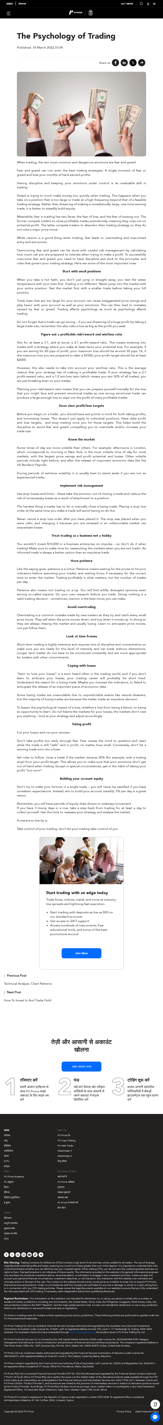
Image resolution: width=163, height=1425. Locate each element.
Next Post (14, 992)
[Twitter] (133, 63)
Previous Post (16, 975)
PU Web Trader (66, 1145)
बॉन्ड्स (7, 1166)
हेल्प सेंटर (62, 1207)
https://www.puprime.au (82, 1332)
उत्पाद (6, 1130)
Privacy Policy (124, 1411)
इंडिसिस (7, 1145)
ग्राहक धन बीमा (10, 1233)
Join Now (81, 953)
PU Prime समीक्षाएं (66, 1182)
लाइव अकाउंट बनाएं (81, 1067)
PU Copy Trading (66, 1140)
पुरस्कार (61, 1187)
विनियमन (8, 1218)
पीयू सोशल (62, 1161)
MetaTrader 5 (65, 1150)
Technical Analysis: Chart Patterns (28, 984)
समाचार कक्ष (63, 1197)
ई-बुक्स (7, 1202)
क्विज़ (6, 1187)
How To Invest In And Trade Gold (27, 1000)
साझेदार (9, 3)
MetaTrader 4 (65, 1156)
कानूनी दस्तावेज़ (10, 1223)
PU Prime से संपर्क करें (68, 1202)
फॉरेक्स (7, 1135)
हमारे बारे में (62, 1176)
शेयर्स (6, 1156)
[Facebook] (115, 63)
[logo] (84, 13)
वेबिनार (7, 1192)
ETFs (6, 1161)
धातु (5, 1140)
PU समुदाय (9, 1182)
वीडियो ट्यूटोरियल (12, 1197)
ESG (6, 1238)
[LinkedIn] (124, 63)
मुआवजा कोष (9, 1228)
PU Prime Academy (14, 1176)
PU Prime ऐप (64, 1135)
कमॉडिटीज (8, 1150)
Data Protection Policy (147, 1411)
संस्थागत (22, 3)
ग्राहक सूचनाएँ (64, 1192)
